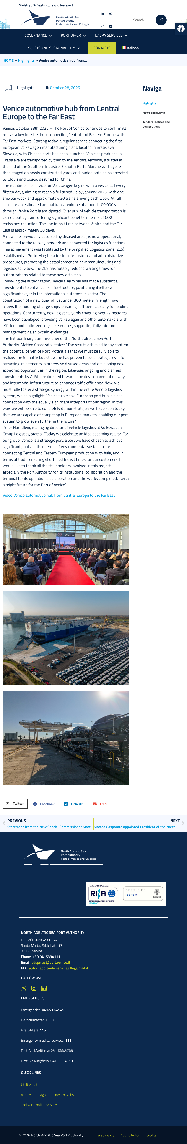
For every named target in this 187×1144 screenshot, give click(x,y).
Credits (151, 1135)
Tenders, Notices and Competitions (156, 124)
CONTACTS (102, 47)
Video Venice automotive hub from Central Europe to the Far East (59, 495)
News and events (154, 112)
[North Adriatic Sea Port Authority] (59, 20)
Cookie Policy (130, 1135)
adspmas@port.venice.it (50, 962)
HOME (9, 60)
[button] (181, 29)
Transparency (104, 1135)
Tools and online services (39, 1104)
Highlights (26, 60)
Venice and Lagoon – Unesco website (49, 1094)
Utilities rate (30, 1084)
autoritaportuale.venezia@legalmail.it (58, 968)
